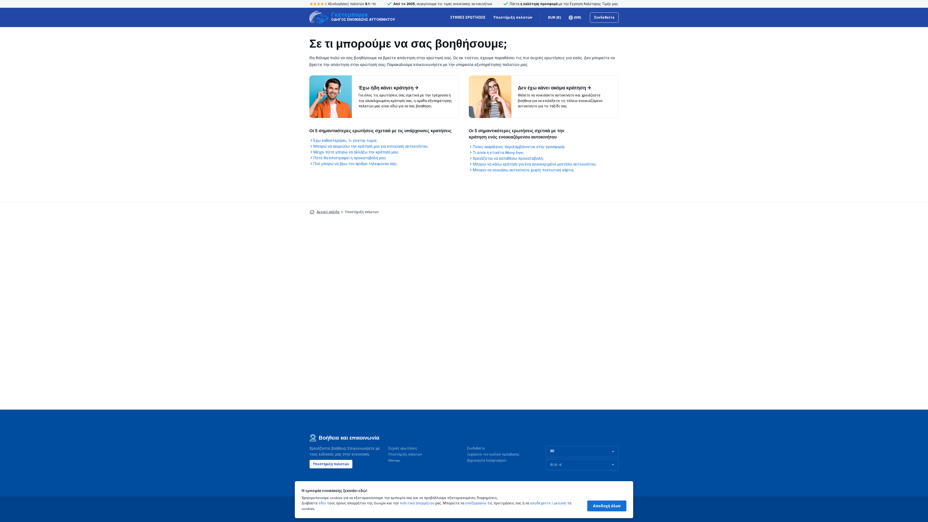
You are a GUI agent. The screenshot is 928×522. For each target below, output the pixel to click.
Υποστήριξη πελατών (512, 17)
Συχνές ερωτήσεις (402, 448)
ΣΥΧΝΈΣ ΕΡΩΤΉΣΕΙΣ (468, 17)
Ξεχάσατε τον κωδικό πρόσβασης (493, 454)
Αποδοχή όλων (607, 506)
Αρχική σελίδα (328, 212)
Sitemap (394, 460)
